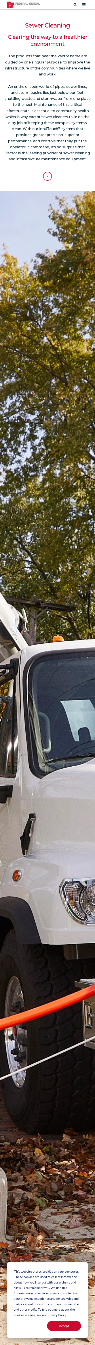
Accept (64, 1326)
